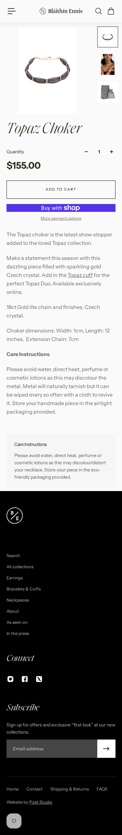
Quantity (15, 152)
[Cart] (110, 11)
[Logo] (61, 11)
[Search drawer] (98, 11)
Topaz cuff (80, 275)
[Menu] (11, 11)
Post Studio (40, 802)
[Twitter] (39, 679)
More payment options (61, 218)
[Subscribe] (106, 749)
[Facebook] (25, 679)
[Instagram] (10, 679)
